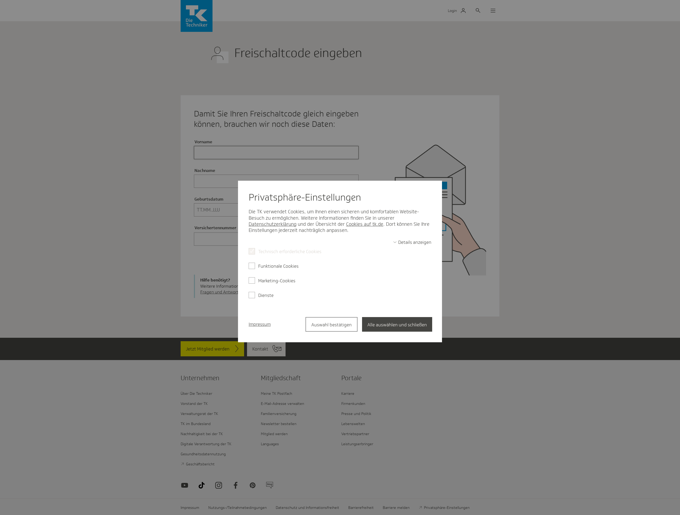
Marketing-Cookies (276, 281)
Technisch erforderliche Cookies (289, 251)
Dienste (266, 295)
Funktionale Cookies (278, 266)
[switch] (412, 242)
